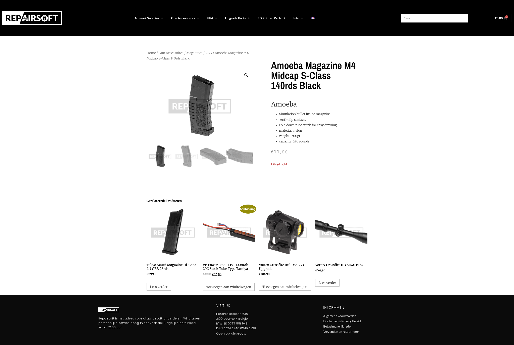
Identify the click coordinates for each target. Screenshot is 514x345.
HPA (210, 18)
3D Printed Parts (269, 18)
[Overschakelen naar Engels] (313, 18)
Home (151, 53)
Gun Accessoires (183, 18)
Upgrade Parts (235, 18)
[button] (246, 75)
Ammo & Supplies (147, 18)
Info (296, 18)
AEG (208, 53)
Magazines (194, 53)
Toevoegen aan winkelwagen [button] (228, 287)
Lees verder (158, 287)
